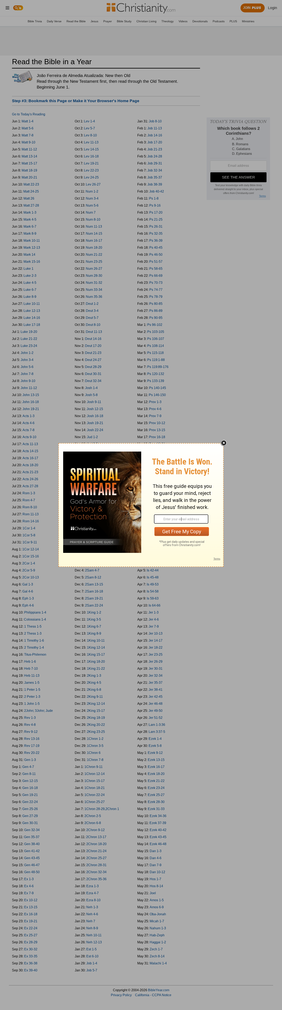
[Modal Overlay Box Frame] (141, 505)
